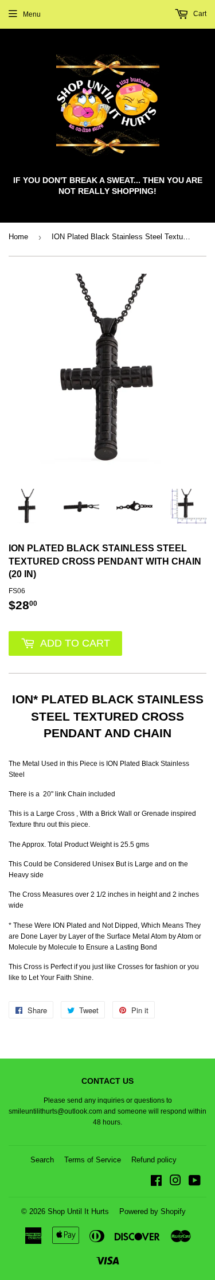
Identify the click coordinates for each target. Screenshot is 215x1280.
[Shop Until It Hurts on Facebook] (156, 1182)
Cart (198, 14)
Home (18, 236)
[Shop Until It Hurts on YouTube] (195, 1182)
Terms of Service (92, 1159)
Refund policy (154, 1159)
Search (42, 1159)
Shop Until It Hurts (78, 1211)
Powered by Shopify (152, 1211)
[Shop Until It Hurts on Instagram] (175, 1182)
